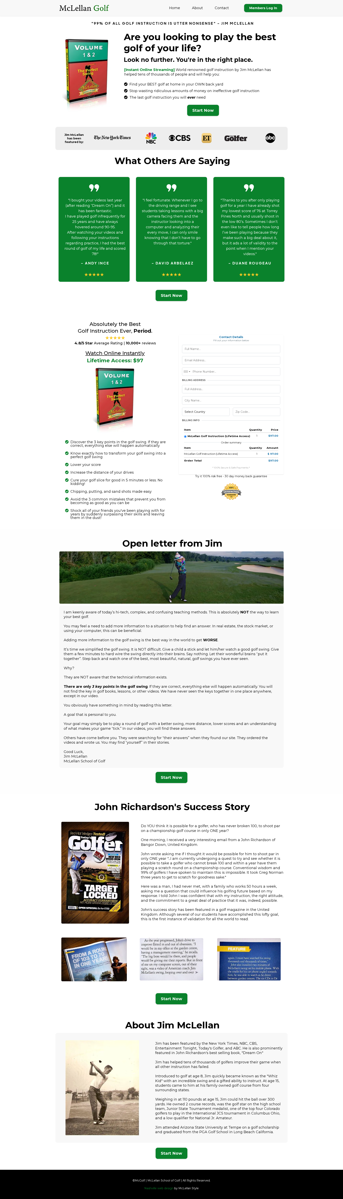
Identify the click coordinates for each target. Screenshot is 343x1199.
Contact (222, 8)
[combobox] (186, 372)
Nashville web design (158, 1188)
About (197, 8)
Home (174, 8)
